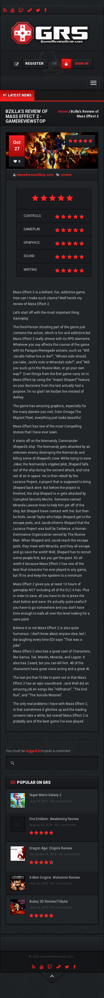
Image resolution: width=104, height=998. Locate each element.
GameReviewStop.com (35, 175)
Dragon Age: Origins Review (50, 848)
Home (63, 111)
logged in (33, 751)
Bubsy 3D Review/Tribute (48, 901)
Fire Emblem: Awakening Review (54, 819)
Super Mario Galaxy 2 (45, 795)
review (66, 175)
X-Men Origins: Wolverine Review (54, 877)
